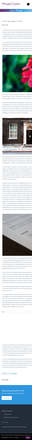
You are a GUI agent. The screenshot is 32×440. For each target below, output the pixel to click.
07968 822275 (7, 414)
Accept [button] (27, 437)
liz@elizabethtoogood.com (11, 417)
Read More (22, 437)
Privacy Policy (5, 422)
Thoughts (6, 379)
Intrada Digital (22, 427)
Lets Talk (6, 398)
